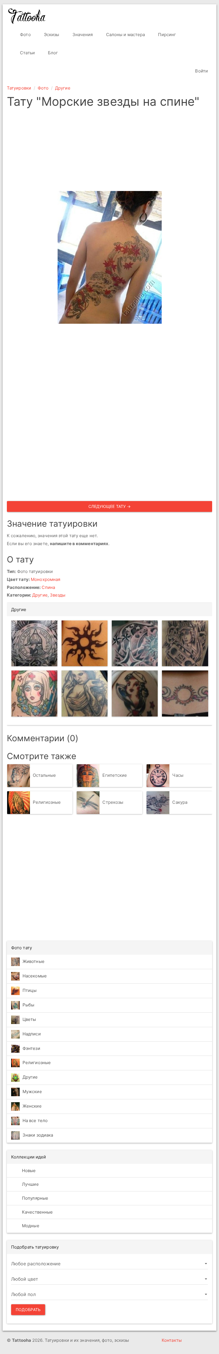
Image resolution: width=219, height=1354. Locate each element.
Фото (25, 34)
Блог (52, 52)
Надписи (32, 1034)
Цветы (29, 1019)
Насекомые (35, 976)
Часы (177, 775)
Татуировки (19, 88)
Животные (33, 961)
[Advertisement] (109, 151)
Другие (62, 88)
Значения (82, 34)
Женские (32, 1106)
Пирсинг (166, 34)
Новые (28, 1170)
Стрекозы (112, 802)
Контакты (172, 1340)
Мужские (32, 1091)
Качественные (37, 1212)
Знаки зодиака (38, 1135)
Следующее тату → (109, 506)
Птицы (30, 990)
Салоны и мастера (125, 34)
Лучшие (30, 1184)
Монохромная (45, 579)
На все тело (35, 1120)
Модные (30, 1225)
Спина (48, 587)
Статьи (27, 52)
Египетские (114, 775)
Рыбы (28, 1005)
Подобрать (28, 1309)
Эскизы (51, 34)
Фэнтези (31, 1048)
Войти (201, 71)
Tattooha (27, 16)
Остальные (44, 775)
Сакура (179, 802)
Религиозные (47, 802)
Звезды (58, 595)
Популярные (34, 1198)
